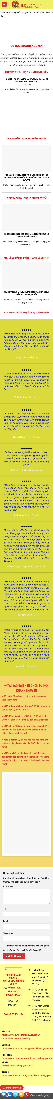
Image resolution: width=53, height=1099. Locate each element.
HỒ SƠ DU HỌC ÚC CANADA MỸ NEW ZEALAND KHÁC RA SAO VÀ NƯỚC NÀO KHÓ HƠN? (26, 80)
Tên (5, 909)
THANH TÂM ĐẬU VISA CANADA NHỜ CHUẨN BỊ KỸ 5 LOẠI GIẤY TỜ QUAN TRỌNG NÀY (26, 293)
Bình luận (8, 886)
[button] (4, 4)
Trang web (8, 933)
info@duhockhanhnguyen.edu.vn (17, 1065)
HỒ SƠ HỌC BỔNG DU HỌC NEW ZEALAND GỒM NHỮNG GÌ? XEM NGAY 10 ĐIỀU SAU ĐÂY (26, 235)
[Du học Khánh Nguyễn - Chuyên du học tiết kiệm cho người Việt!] (26, 4)
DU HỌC (23, 72)
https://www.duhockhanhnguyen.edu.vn (21, 1035)
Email (5, 921)
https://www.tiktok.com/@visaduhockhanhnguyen (26, 1075)
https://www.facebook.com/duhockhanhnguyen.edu (27, 1058)
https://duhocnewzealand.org (16, 1038)
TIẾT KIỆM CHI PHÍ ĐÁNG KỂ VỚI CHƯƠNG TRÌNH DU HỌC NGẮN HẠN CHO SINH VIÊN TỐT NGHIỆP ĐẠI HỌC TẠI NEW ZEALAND (26, 177)
